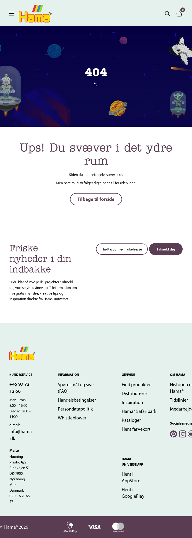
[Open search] (167, 13)
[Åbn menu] (11, 13)
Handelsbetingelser (77, 400)
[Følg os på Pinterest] (173, 433)
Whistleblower (72, 418)
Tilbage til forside (96, 199)
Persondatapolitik (75, 409)
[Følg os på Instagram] (182, 433)
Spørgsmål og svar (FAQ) (76, 388)
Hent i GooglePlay (133, 493)
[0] (179, 13)
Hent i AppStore (131, 477)
